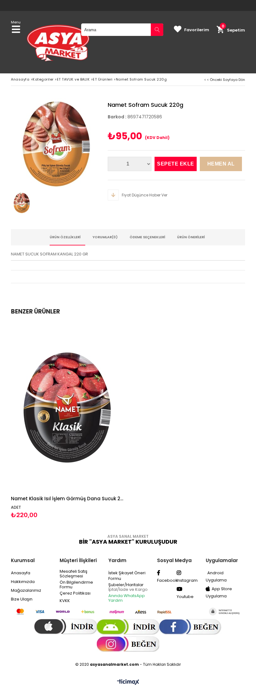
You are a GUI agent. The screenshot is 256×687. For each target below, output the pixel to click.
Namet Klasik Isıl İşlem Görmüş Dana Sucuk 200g (67, 498)
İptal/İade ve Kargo (128, 589)
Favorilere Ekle (67, 421)
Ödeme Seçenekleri (147, 237)
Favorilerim (196, 30)
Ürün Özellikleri (65, 237)
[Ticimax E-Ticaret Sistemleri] (128, 682)
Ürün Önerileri (191, 237)
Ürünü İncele (95, 421)
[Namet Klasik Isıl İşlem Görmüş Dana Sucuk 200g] (67, 407)
